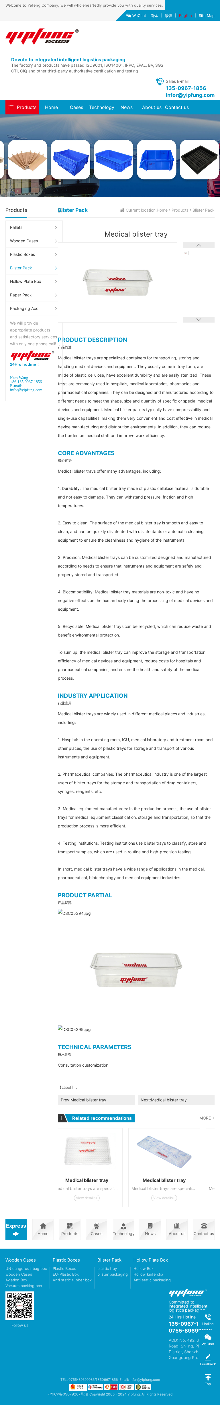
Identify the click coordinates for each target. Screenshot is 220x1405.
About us (152, 107)
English (185, 15)
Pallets (16, 227)
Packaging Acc (24, 308)
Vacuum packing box (23, 1285)
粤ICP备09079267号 (67, 1394)
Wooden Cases (24, 240)
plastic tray (107, 1268)
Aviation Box (16, 1280)
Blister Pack (21, 267)
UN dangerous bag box (26, 1268)
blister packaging (112, 1274)
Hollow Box (143, 1268)
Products (26, 107)
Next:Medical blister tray (164, 1099)
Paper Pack (21, 294)
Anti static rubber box (72, 1280)
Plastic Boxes (22, 254)
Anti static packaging (152, 1280)
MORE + (207, 1117)
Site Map (207, 15)
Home (51, 107)
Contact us (177, 107)
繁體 (168, 15)
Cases (76, 107)
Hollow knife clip (148, 1274)
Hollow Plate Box (25, 281)
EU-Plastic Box (66, 1274)
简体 (154, 15)
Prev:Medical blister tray (83, 1099)
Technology (101, 107)
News (127, 107)
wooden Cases (18, 1274)
